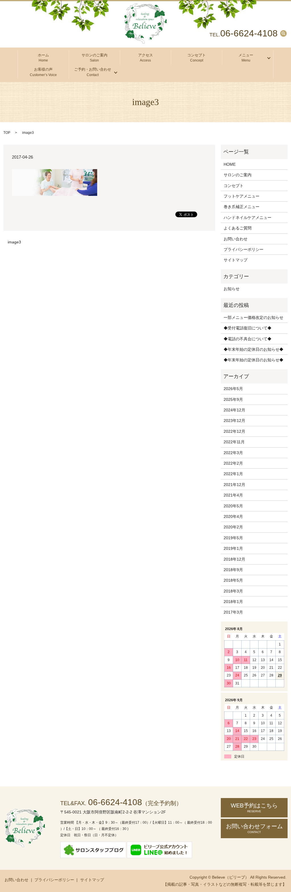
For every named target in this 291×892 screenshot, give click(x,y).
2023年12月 (234, 420)
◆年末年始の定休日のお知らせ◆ (253, 349)
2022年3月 (233, 452)
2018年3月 (233, 591)
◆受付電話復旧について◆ (247, 328)
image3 (14, 242)
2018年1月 (233, 601)
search (283, 33)
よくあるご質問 (237, 228)
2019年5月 (233, 538)
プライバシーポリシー (243, 249)
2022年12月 (234, 431)
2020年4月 (233, 516)
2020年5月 (233, 506)
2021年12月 (234, 484)
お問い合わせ (236, 239)
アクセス (145, 58)
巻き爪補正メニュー (241, 206)
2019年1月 (233, 548)
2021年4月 (233, 495)
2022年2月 (233, 463)
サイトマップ (236, 260)
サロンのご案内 (94, 58)
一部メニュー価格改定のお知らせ (253, 317)
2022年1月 (233, 473)
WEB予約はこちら (254, 807)
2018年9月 (233, 569)
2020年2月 (233, 527)
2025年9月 (233, 399)
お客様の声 (43, 72)
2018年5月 (233, 580)
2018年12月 (234, 559)
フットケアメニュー (241, 196)
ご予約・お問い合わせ (92, 72)
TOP (6, 133)
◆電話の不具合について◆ (247, 339)
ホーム (43, 58)
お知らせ (232, 288)
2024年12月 (234, 410)
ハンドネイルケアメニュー (247, 217)
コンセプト (196, 58)
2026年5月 (233, 388)
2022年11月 (234, 442)
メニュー (245, 58)
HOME (230, 164)
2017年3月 (233, 612)
